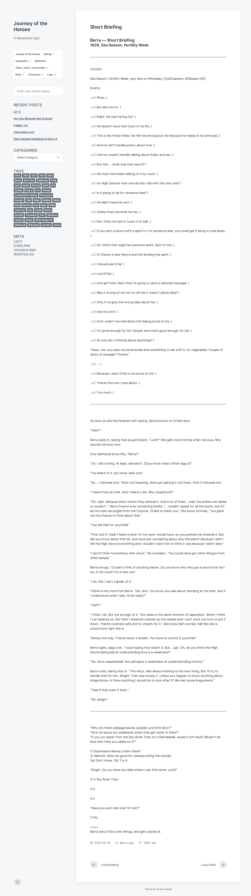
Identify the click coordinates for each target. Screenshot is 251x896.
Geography (21, 60)
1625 (17, 175)
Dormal (36, 185)
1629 (50, 175)
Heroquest (46, 195)
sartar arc (20, 210)
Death (26, 185)
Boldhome (42, 180)
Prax (36, 205)
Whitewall (20, 225)
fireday (46, 190)
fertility (18, 190)
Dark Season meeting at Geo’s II (35, 139)
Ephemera (40, 60)
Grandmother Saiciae (26, 195)
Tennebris (31, 215)
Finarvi (28, 190)
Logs (50, 74)
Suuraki (19, 215)
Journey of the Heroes (27, 54)
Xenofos (46, 225)
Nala (17, 205)
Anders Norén (164, 889)
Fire (38, 190)
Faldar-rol (20, 125)
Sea (30, 210)
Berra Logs (127, 842)
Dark (17, 185)
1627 (33, 175)
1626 (25, 175)
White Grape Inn (44, 220)
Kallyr (37, 200)
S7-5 (17, 112)
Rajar (43, 205)
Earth (45, 185)
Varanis (19, 220)
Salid (52, 205)
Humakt (19, 200)
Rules (18, 74)
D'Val (53, 180)
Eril (53, 185)
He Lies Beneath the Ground (33, 118)
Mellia (56, 200)
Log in (18, 241)
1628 (42, 175)
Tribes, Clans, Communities (30, 67)
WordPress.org (24, 254)
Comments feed (25, 249)
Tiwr (42, 215)
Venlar (29, 220)
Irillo (28, 200)
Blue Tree (29, 180)
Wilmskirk (33, 225)
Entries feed (22, 245)
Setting (48, 54)
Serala (38, 210)
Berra (18, 180)
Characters (34, 74)
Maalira (46, 200)
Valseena (52, 215)
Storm (48, 210)
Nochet (27, 205)
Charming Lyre (24, 132)
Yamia (57, 225)
